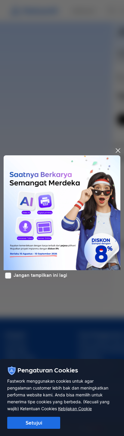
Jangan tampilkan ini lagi (40, 275)
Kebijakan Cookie (75, 408)
